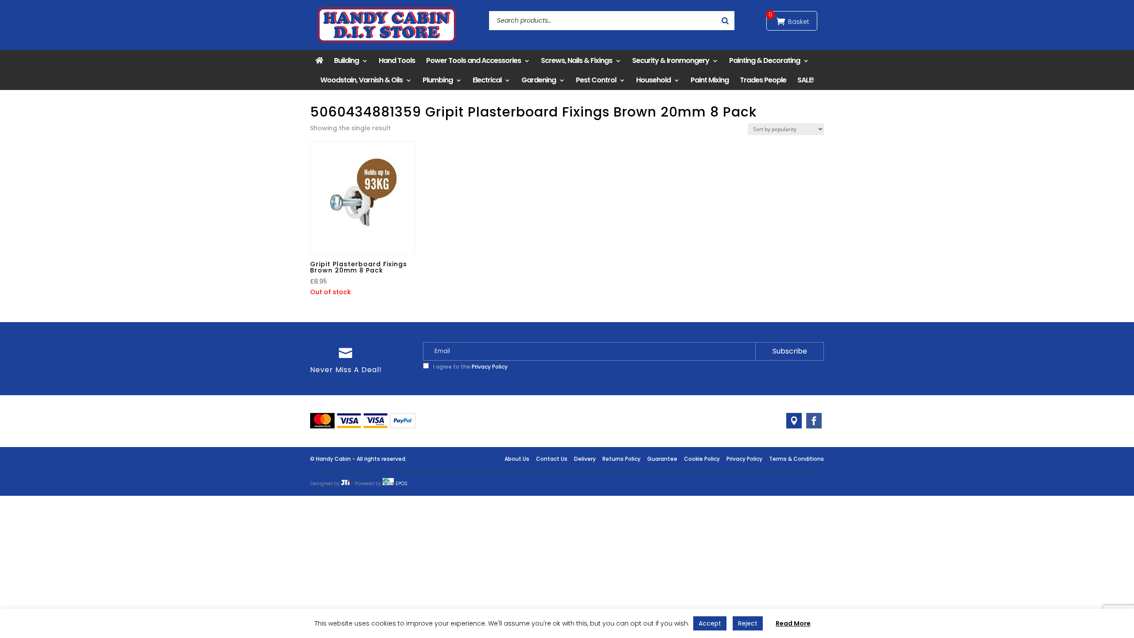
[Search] (725, 21)
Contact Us (551, 459)
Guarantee (662, 459)
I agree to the (470, 366)
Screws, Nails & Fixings (576, 60)
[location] (794, 420)
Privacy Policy (490, 366)
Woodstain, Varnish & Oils (361, 80)
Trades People (763, 80)
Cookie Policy (702, 459)
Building (346, 60)
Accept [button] (710, 623)
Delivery (585, 459)
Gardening (538, 80)
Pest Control (596, 80)
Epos (402, 483)
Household (653, 80)
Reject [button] (747, 623)
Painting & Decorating (764, 60)
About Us (517, 459)
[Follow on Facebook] (814, 420)
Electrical (487, 80)
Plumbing (438, 80)
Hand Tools (397, 60)
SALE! (805, 80)
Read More (793, 623)
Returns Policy (621, 459)
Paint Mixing (710, 80)
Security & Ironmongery (670, 60)
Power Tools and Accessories (473, 60)
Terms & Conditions (796, 459)
